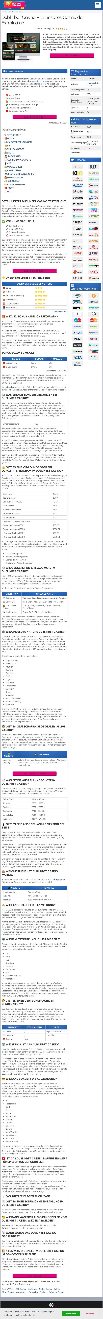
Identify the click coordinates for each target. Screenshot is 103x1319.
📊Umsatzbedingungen (18, 142)
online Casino (30, 79)
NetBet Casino (45, 1289)
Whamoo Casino (56, 1292)
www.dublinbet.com (40, 81)
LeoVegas (32, 1289)
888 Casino (21, 1289)
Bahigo (57, 1289)
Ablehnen (90, 1313)
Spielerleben (16, 711)
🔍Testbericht (12, 135)
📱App (7, 163)
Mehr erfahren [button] (28, 1315)
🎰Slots (9, 152)
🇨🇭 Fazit (9, 188)
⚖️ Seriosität (12, 181)
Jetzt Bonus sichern (34, 117)
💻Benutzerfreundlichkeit (20, 174)
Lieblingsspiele (58, 879)
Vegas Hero (21, 1292)
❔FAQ (7, 191)
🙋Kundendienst (13, 177)
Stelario (43, 1292)
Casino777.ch (8, 1289)
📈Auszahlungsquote (17, 160)
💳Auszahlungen (14, 184)
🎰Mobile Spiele (13, 167)
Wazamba (33, 1292)
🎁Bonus (9, 138)
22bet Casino (8, 1292)
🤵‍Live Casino (12, 156)
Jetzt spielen (72, 55)
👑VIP (7, 145)
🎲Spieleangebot (14, 149)
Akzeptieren (71, 1313)
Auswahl (29, 616)
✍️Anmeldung (12, 170)
